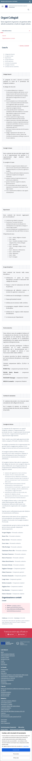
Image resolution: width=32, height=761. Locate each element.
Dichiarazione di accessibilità (17, 730)
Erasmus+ (3, 713)
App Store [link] (11, 634)
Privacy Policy (4, 730)
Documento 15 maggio (6, 704)
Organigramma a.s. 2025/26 (8, 678)
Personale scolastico (6, 692)
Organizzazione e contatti (8, 38)
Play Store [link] (22, 634)
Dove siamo (4, 673)
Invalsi (2, 661)
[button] (16, 31)
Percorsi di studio (5, 696)
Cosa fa (4, 35)
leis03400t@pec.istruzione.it (14, 611)
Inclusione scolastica (6, 708)
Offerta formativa (5, 709)
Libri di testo (4, 719)
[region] (16, 746)
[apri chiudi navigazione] (2, 6)
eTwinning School (5, 715)
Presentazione (4, 669)
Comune (3, 663)
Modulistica (3, 682)
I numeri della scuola (6, 683)
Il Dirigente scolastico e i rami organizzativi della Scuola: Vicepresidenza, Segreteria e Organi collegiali (14, 675)
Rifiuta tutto (16, 758)
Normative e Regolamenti (7, 680)
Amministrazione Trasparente (8, 727)
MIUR (2, 652)
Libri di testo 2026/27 (6, 702)
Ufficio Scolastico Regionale (7, 654)
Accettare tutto (16, 750)
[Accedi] (29, 2)
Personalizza (16, 754)
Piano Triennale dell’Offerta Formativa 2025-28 (12, 711)
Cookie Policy (26, 746)
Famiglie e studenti (5, 694)
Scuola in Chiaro (5, 657)
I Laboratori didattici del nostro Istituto (10, 706)
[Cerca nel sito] (28, 10)
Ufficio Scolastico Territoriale (8, 656)
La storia (3, 671)
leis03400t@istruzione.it (16, 607)
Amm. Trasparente (5, 723)
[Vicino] (30, 732)
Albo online (3, 721)
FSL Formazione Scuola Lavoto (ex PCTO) (11, 716)
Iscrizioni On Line (5, 659)
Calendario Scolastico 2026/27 (8, 701)
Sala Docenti (4, 664)
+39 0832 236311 (16, 605)
